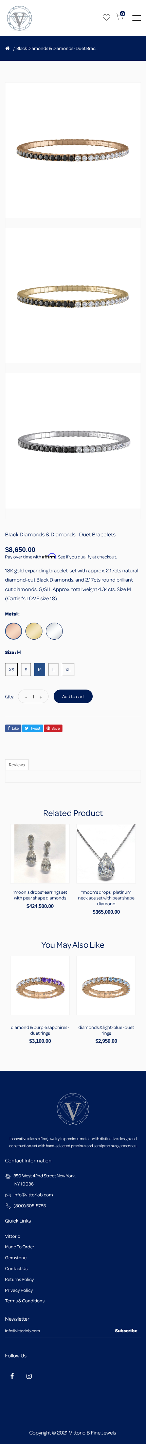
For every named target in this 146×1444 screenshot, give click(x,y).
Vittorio (12, 1236)
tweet (35, 728)
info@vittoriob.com (33, 1194)
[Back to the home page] (7, 48)
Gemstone (15, 1257)
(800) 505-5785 (30, 1205)
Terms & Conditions (24, 1300)
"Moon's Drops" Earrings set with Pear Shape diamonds (40, 895)
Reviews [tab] (17, 764)
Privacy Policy (19, 1290)
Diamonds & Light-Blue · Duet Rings (106, 1030)
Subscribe (126, 1330)
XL (68, 669)
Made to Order (19, 1246)
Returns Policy (19, 1279)
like (15, 728)
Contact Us (16, 1268)
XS (11, 669)
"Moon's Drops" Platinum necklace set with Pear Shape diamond (106, 898)
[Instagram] (29, 1376)
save (56, 728)
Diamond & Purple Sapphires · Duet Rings (40, 1030)
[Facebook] (12, 1376)
